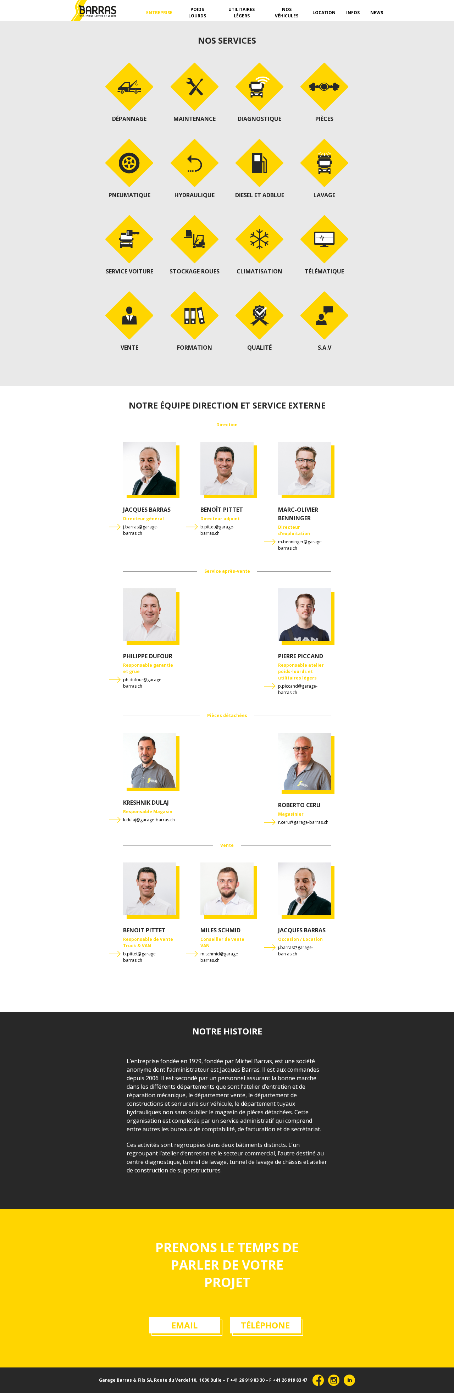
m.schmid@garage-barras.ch (219, 957)
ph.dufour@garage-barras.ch (143, 683)
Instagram (333, 1380)
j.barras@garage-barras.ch (140, 530)
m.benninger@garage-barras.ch (300, 545)
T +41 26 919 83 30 (245, 1380)
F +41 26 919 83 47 (288, 1380)
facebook (318, 1380)
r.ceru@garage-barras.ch (303, 822)
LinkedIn (349, 1380)
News (376, 13)
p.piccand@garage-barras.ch (297, 689)
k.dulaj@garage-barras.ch (149, 820)
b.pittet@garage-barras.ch (217, 530)
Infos (353, 13)
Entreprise (159, 13)
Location (324, 13)
